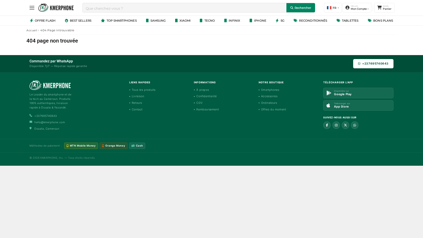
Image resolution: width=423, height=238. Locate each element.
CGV (199, 102)
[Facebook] (327, 125)
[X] (345, 125)
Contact (137, 109)
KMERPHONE (48, 157)
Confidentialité (206, 96)
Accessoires (269, 96)
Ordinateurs (269, 102)
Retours (137, 102)
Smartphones (270, 89)
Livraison (138, 96)
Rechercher (303, 7)
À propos (202, 89)
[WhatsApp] (354, 125)
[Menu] (32, 7)
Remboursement (207, 109)
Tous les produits (144, 89)
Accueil (31, 30)
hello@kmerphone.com (49, 122)
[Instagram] (336, 125)
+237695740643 (375, 63)
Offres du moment (273, 109)
